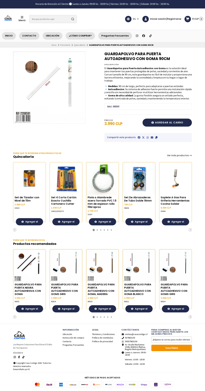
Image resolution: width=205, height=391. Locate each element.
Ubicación (67, 334)
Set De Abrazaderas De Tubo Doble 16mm (138, 199)
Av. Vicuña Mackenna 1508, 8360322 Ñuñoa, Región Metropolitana (135, 346)
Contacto (67, 341)
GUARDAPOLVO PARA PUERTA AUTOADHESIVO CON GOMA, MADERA (101, 289)
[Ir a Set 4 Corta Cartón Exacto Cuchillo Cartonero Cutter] (66, 178)
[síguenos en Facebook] (143, 36)
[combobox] (53, 19)
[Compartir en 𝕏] (143, 137)
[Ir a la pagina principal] (8, 19)
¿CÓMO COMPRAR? (80, 35)
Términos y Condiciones (103, 334)
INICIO (9, 35)
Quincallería (79, 45)
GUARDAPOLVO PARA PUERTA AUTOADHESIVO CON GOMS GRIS (64, 289)
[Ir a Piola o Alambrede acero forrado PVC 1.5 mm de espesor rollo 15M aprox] (102, 178)
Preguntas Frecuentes (115, 35)
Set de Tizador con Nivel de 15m (27, 199)
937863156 (130, 338)
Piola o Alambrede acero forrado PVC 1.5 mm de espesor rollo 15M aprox (102, 202)
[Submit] (73, 19)
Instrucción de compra (73, 338)
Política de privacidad (102, 341)
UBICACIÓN (52, 35)
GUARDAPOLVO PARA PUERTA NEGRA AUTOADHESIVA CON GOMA (28, 289)
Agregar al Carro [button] (31, 222)
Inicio (54, 45)
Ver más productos (178, 155)
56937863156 (131, 341)
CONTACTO (29, 35)
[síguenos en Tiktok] (150, 36)
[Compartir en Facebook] (139, 137)
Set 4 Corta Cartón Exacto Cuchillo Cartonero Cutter (63, 201)
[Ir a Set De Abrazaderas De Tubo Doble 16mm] (139, 178)
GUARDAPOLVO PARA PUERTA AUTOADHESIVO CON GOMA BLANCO (137, 289)
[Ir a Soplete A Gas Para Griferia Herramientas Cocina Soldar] (175, 178)
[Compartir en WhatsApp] (147, 137)
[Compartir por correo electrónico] (152, 137)
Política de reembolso (102, 338)
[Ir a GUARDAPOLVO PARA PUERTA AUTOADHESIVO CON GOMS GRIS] (66, 265)
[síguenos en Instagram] (137, 36)
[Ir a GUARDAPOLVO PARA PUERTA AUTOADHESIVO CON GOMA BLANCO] (139, 265)
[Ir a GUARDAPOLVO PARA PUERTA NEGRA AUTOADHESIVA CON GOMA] (29, 265)
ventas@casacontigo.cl (136, 334)
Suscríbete (171, 348)
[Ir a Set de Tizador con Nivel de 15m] (29, 178)
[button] (156, 137)
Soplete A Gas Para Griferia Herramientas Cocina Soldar (175, 201)
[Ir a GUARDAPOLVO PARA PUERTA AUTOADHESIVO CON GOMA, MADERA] (102, 265)
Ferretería (65, 45)
